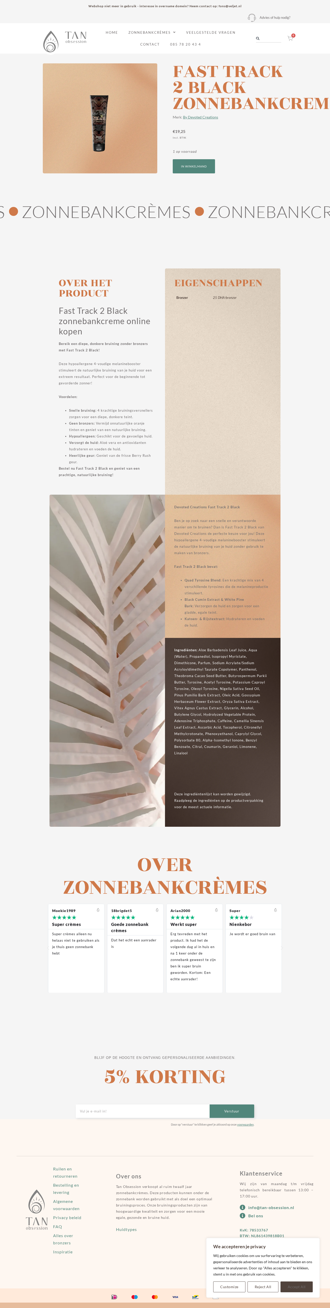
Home (112, 32)
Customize (229, 1287)
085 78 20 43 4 (185, 44)
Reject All (263, 1287)
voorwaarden (245, 1124)
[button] (194, 166)
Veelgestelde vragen (211, 32)
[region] (263, 1268)
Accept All (297, 1287)
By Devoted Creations (200, 117)
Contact (150, 44)
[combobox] (268, 38)
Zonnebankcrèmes (149, 32)
